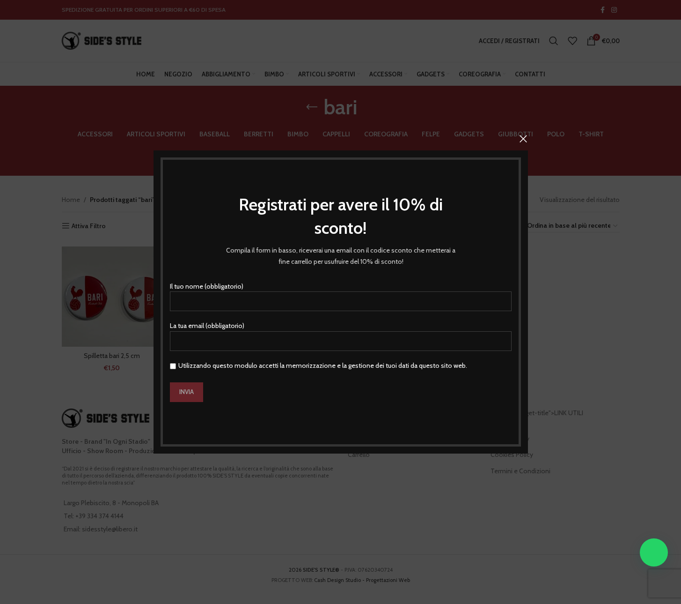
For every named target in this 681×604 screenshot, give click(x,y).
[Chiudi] (523, 138)
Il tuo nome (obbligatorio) (206, 286)
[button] (654, 552)
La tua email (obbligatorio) (207, 325)
